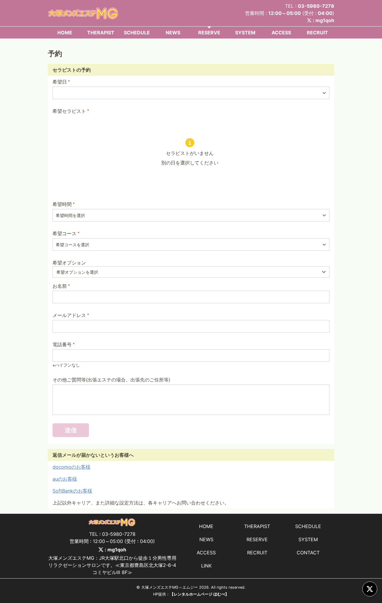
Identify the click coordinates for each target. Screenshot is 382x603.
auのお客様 (65, 479)
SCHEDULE (137, 33)
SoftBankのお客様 (72, 491)
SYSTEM (245, 33)
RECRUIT (317, 33)
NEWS (173, 33)
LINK (206, 566)
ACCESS (281, 33)
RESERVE (209, 33)
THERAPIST (100, 33)
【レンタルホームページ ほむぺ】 (199, 594)
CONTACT (308, 553)
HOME (64, 33)
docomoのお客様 (71, 467)
